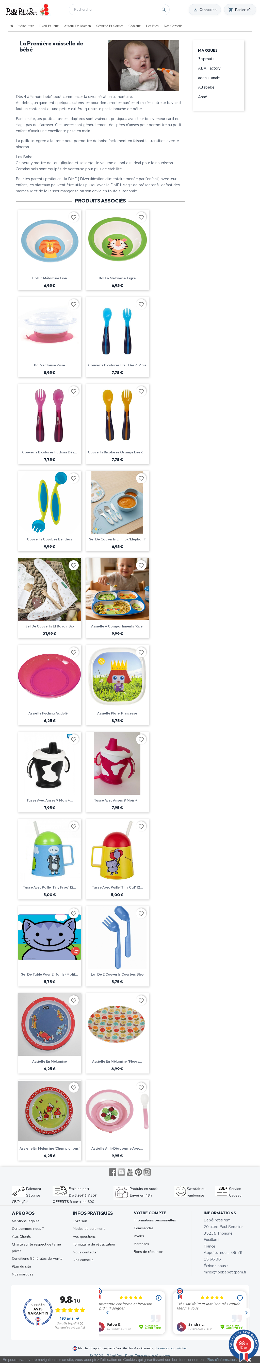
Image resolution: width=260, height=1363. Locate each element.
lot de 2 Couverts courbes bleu (117, 974)
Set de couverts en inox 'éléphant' (117, 539)
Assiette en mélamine (49, 1061)
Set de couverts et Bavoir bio (49, 626)
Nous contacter (85, 1252)
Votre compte (150, 1212)
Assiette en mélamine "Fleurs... (117, 1061)
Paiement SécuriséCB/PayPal (26, 1195)
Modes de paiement (89, 1228)
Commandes (144, 1228)
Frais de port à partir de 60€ (74, 1195)
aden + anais (209, 77)
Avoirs (139, 1236)
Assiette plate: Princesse (117, 713)
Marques (208, 50)
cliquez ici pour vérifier (171, 1348)
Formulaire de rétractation (94, 1244)
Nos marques (22, 1274)
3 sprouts (206, 58)
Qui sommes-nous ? (28, 1228)
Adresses (141, 1243)
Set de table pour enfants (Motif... (49, 974)
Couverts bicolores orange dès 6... (117, 452)
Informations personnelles (155, 1220)
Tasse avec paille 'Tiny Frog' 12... (49, 887)
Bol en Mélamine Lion (49, 278)
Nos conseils (83, 1259)
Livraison (80, 1221)
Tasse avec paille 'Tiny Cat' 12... (117, 887)
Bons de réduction (148, 1251)
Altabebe (206, 87)
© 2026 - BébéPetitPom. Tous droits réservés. (130, 1355)
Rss (121, 1172)
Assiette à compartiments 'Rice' (117, 626)
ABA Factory (209, 68)
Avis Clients (21, 1236)
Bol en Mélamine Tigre (117, 278)
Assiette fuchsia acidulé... (49, 713)
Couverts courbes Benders (49, 539)
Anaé (202, 96)
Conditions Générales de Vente (37, 1258)
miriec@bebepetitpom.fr (225, 1272)
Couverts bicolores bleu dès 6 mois (117, 365)
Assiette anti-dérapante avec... (117, 1148)
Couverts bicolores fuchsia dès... (49, 452)
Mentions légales (26, 1221)
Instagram (147, 1172)
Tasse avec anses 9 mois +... (49, 800)
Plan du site (21, 1266)
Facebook (113, 1172)
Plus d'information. (222, 1359)
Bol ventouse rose (49, 365)
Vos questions (84, 1236)
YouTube (130, 1172)
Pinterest (138, 1172)
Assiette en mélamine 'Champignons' (49, 1148)
